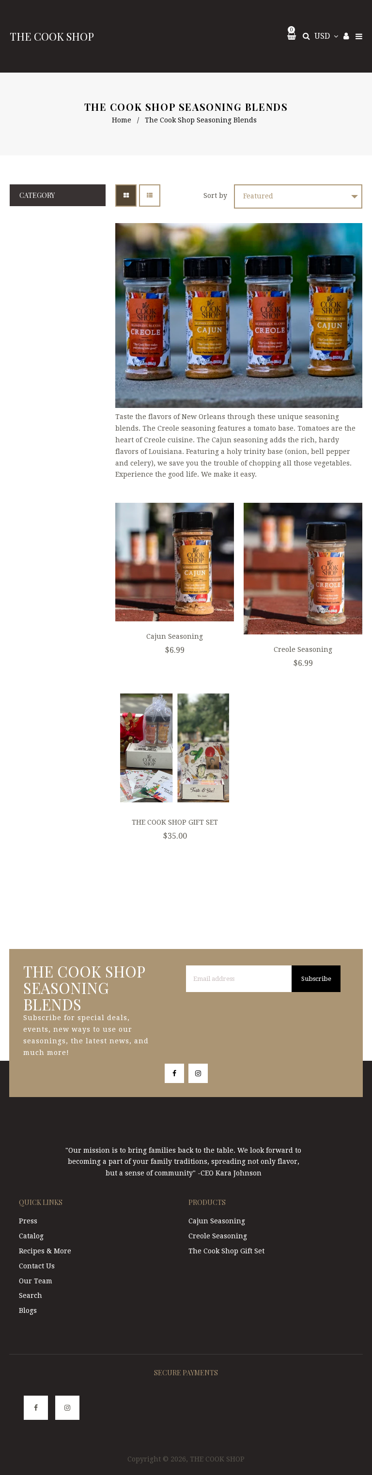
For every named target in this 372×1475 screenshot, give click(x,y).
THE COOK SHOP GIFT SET (175, 822)
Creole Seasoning (303, 649)
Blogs (28, 1310)
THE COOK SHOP (52, 36)
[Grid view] (126, 195)
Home (121, 120)
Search (30, 1295)
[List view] (149, 195)
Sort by (215, 195)
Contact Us (37, 1266)
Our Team (35, 1281)
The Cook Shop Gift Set (226, 1251)
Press (28, 1221)
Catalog (31, 1236)
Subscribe (316, 978)
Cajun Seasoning (174, 636)
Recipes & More (45, 1251)
